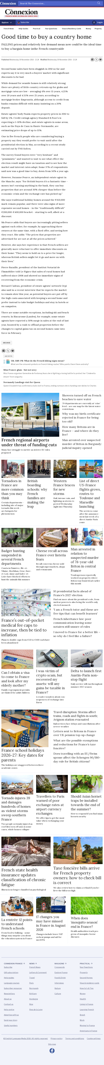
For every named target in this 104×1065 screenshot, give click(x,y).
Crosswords (60, 967)
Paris (31, 983)
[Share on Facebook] (92, 60)
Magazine (59, 964)
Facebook (52, 1051)
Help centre (9, 1009)
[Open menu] (8, 22)
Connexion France (13, 964)
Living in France (86, 1004)
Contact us (8, 1004)
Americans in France (88, 1030)
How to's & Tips (86, 988)
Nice (31, 1004)
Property (98, 28)
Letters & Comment (38, 972)
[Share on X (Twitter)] (96, 60)
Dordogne (33, 999)
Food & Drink (60, 977)
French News (9, 28)
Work (82, 1020)
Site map (52, 1044)
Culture (58, 993)
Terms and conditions (74, 1038)
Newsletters (9, 993)
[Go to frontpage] (21, 13)
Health (83, 999)
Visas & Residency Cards (71, 28)
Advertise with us (11, 1015)
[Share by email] (100, 60)
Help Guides (23, 28)
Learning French (87, 1009)
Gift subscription (11, 972)
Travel (32, 977)
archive (6, 342)
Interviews (59, 983)
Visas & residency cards (89, 983)
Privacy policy (56, 1038)
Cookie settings (94, 1038)
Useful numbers (11, 1025)
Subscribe (25, 22)
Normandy (33, 988)
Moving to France (87, 1025)
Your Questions (51, 28)
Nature (58, 988)
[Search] (98, 3)
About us (8, 999)
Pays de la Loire (35, 1009)
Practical (36, 28)
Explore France (61, 972)
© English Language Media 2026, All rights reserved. (25, 1038)
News (31, 964)
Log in (100, 22)
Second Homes (86, 977)
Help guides (9, 977)
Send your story (10, 1020)
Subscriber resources (13, 988)
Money (88, 28)
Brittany (33, 993)
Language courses (11, 983)
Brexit (82, 1015)
